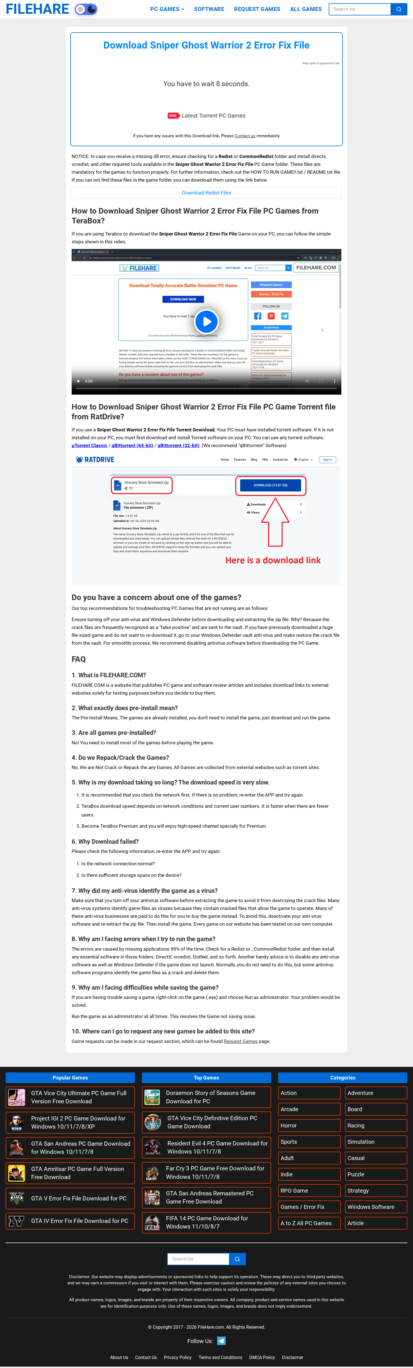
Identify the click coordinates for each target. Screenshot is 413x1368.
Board (355, 1109)
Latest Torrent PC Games (214, 115)
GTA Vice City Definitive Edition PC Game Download (212, 1122)
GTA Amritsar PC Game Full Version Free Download (77, 1173)
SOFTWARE (209, 9)
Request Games (241, 1041)
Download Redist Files (206, 193)
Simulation (361, 1141)
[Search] (399, 9)
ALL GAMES (306, 9)
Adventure (360, 1093)
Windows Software (371, 1207)
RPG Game (294, 1190)
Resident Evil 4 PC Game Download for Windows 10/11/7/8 (217, 1147)
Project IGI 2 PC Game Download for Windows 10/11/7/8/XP (78, 1122)
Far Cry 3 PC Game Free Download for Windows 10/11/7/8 (215, 1172)
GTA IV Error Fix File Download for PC (79, 1221)
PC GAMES (164, 9)
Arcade (289, 1109)
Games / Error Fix (302, 1207)
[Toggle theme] (86, 9)
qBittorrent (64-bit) (132, 445)
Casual (356, 1158)
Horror (289, 1125)
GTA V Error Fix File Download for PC (79, 1198)
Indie (287, 1174)
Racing (356, 1125)
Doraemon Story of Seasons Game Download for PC (210, 1097)
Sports (289, 1141)
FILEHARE (37, 9)
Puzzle (356, 1174)
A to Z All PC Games (306, 1223)
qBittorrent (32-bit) (178, 445)
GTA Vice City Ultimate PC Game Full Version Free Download (78, 1097)
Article (356, 1223)
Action (289, 1093)
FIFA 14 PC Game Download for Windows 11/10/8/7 (207, 1222)
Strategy (358, 1190)
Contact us (245, 135)
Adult (287, 1158)
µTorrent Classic (89, 445)
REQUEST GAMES (257, 9)
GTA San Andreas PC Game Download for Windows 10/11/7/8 (80, 1147)
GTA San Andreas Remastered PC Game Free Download (210, 1197)
